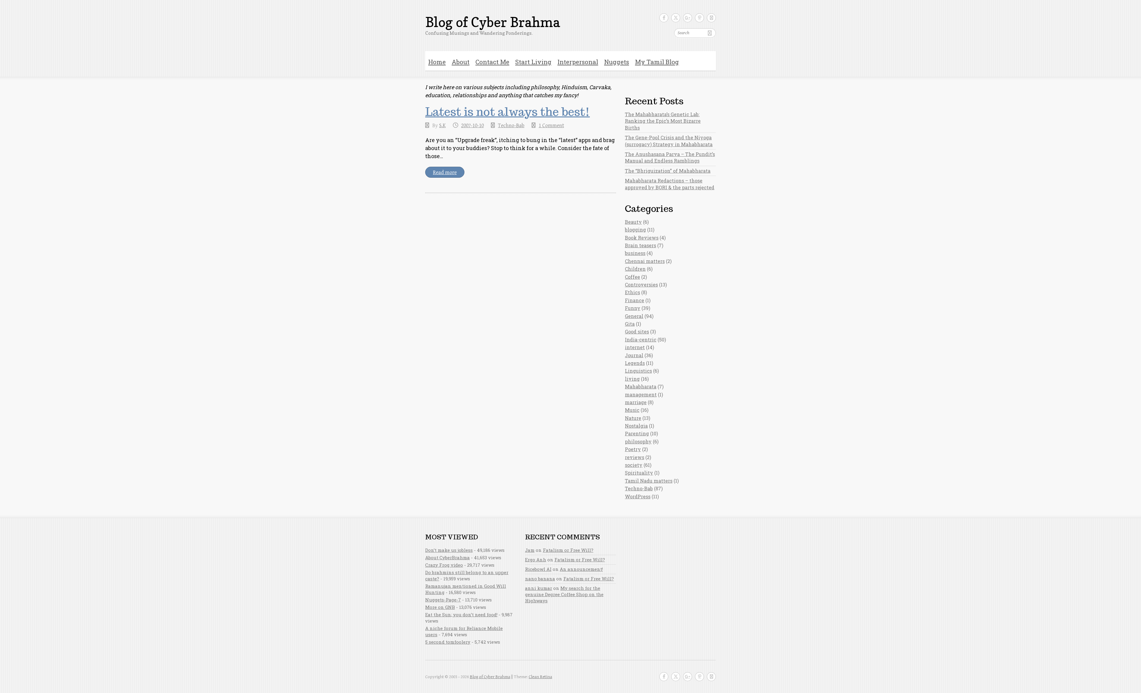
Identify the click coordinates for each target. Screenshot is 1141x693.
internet (635, 347)
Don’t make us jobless (449, 550)
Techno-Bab (511, 125)
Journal (634, 355)
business (635, 253)
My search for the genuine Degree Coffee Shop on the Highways (564, 594)
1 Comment (551, 125)
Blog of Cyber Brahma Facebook (663, 17)
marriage (636, 402)
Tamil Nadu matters (648, 481)
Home (437, 62)
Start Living (533, 62)
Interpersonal (577, 62)
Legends (635, 363)
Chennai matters (645, 261)
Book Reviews (641, 237)
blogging (635, 229)
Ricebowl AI (538, 569)
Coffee (632, 277)
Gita (630, 324)
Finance (634, 300)
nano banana (540, 579)
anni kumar (538, 588)
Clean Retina (540, 676)
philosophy (638, 441)
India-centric (640, 339)
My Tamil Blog (657, 62)
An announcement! (581, 569)
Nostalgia (636, 426)
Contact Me (492, 62)
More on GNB (440, 607)
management (641, 394)
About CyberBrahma (447, 557)
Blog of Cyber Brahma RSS (711, 17)
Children (635, 269)
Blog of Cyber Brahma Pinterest (699, 17)
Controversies (641, 284)
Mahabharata (640, 386)
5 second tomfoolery (447, 642)
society (633, 465)
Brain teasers (640, 245)
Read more (445, 172)
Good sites (637, 331)
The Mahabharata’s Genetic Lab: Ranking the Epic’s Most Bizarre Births (663, 121)
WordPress (637, 496)
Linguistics (638, 371)
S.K (442, 125)
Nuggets (616, 62)
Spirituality (639, 473)
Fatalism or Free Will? (568, 550)
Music (632, 410)
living (632, 379)
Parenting (637, 433)
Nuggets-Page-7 (443, 600)
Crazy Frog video (444, 565)
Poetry (633, 449)
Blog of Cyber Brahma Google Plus (687, 17)
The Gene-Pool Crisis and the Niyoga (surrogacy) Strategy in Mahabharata (669, 140)
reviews (634, 457)
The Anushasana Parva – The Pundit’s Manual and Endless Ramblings (670, 157)
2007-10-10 (472, 125)
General (634, 316)
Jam (530, 550)
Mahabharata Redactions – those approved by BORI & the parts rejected (669, 183)
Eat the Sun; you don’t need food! (461, 615)
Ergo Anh (535, 560)
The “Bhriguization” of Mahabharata (667, 171)
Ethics (632, 292)
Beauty (633, 222)
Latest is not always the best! (507, 111)
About (460, 62)
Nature (633, 418)
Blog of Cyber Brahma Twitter (675, 17)
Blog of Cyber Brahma (492, 22)
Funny (632, 308)
